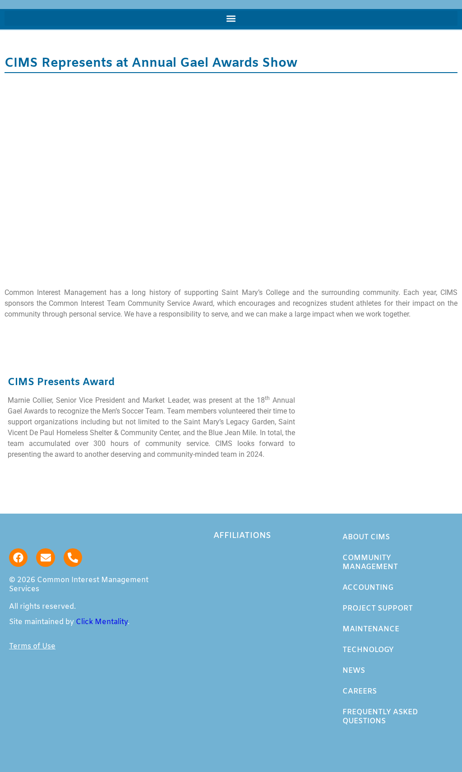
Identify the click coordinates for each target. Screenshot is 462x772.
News (353, 671)
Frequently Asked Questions (380, 717)
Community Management (370, 562)
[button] (231, 18)
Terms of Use (32, 646)
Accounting (367, 588)
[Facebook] (18, 557)
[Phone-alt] (73, 557)
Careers (359, 691)
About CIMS (366, 537)
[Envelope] (45, 557)
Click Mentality (102, 622)
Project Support (377, 608)
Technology (368, 650)
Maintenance (370, 629)
